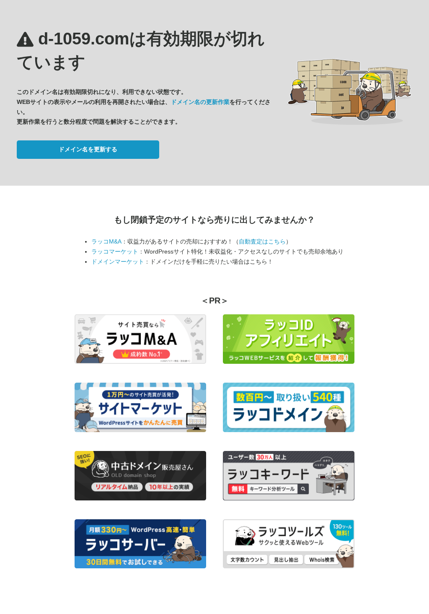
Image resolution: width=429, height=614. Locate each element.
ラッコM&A (106, 241)
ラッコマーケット (114, 251)
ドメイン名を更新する (88, 149)
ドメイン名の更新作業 (200, 101)
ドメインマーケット (117, 261)
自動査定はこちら (262, 241)
